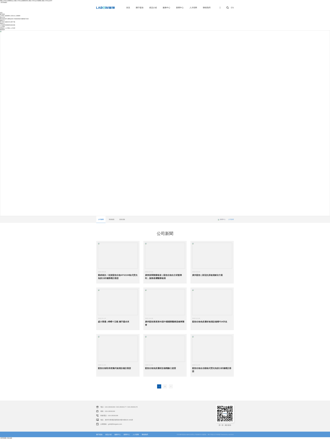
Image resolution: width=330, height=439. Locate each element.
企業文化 (12, 15)
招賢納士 (2, 28)
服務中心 (166, 8)
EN (232, 7)
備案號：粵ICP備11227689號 (211, 434)
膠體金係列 (11, 18)
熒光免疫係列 (3, 18)
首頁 (128, 8)
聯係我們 (206, 8)
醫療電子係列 (25, 18)
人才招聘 (193, 8)
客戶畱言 (2, 22)
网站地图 (9, 438)
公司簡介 (2, 15)
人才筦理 (12, 28)
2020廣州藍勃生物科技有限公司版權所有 (189, 434)
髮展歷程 (7, 15)
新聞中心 (180, 8)
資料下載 (12, 22)
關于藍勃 (139, 8)
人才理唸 (7, 28)
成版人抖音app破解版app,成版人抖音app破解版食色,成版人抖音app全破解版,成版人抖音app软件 (26, 0)
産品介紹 (153, 8)
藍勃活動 (12, 25)
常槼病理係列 (17, 18)
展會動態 (7, 25)
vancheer (231, 434)
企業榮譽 (17, 15)
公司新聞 (2, 25)
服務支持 (7, 22)
